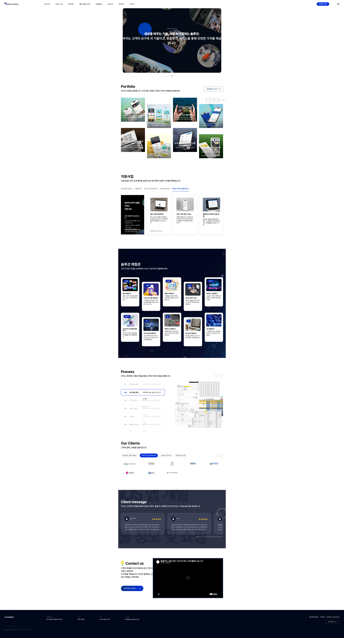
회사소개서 (331, 631)
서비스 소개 (59, 4)
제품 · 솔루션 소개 (84, 4)
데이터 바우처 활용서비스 (180, 189)
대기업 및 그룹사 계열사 (129, 455)
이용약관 (322, 626)
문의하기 (121, 4)
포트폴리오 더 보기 (212, 89)
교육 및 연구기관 (166, 455)
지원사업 (71, 4)
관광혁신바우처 (165, 189)
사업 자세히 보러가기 (131, 229)
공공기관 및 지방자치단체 (149, 455)
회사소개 (47, 4)
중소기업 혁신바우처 (151, 189)
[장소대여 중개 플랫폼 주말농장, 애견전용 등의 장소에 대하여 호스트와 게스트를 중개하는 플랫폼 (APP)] (133, 109)
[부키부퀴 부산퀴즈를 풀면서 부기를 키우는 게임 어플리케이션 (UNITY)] (159, 115)
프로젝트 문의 (323, 4)
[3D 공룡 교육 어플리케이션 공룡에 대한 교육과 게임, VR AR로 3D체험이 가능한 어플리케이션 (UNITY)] (185, 109)
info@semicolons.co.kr (132, 628)
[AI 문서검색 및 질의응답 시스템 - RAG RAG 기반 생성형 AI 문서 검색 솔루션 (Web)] (185, 139)
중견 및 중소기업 (180, 455)
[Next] (221, 376)
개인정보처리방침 (313, 626)
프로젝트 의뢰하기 (130, 597)
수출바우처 (138, 189)
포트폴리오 (99, 4)
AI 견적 (132, 4)
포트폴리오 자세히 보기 (182, 231)
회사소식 (110, 4)
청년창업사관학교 (126, 189)
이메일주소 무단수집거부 (333, 626)
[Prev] (216, 376)
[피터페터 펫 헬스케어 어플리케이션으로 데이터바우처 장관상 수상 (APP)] (211, 115)
